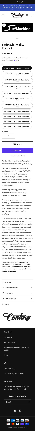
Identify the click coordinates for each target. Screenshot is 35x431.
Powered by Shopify (22, 427)
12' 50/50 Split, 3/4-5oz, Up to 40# (17, 105)
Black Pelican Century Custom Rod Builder (16, 348)
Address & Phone (10, 369)
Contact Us (8, 338)
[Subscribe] (28, 402)
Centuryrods (14, 427)
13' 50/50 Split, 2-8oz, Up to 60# (16, 127)
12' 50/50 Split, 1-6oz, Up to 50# (16, 111)
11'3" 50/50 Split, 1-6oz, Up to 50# (17, 99)
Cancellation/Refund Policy (14, 374)
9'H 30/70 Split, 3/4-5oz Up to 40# (17, 74)
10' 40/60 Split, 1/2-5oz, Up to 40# (17, 81)
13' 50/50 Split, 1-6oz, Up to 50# (16, 122)
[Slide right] (22, 38)
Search (6, 355)
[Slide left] (13, 38)
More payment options (17, 156)
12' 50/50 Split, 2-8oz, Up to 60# (16, 116)
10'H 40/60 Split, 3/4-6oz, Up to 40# (17, 87)
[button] (2, 15)
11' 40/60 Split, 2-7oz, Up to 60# (16, 93)
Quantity (5, 131)
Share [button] (6, 304)
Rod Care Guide (9, 343)
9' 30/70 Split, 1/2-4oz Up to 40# (16, 68)
